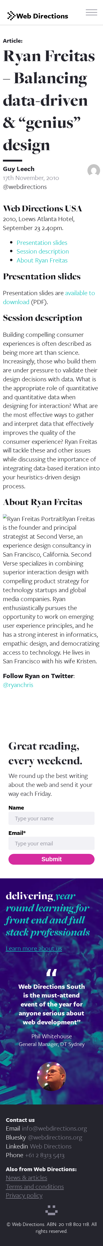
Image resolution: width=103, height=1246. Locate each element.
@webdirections (25, 186)
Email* (17, 833)
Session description (43, 251)
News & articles (26, 1177)
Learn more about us (34, 948)
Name (16, 807)
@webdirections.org (55, 1137)
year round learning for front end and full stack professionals (48, 913)
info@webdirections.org (54, 1128)
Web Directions (51, 1146)
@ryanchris (18, 684)
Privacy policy (24, 1195)
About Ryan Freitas (42, 260)
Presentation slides (42, 242)
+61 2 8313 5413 (44, 1154)
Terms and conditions (35, 1186)
